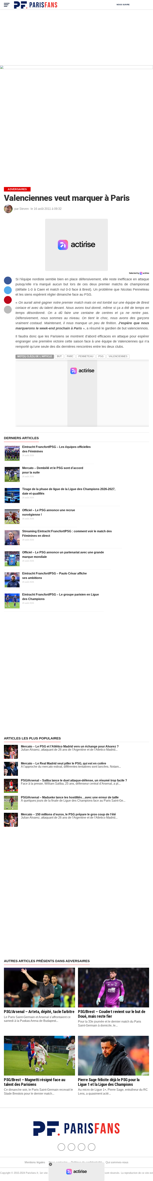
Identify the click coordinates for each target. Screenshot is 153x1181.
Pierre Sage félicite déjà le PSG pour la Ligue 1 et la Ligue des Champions (109, 1082)
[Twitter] (71, 1147)
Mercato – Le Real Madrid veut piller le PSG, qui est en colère (63, 763)
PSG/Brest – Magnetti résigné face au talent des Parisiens (34, 1082)
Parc (70, 356)
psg (101, 356)
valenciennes (118, 356)
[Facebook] (61, 1147)
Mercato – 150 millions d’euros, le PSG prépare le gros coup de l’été (68, 814)
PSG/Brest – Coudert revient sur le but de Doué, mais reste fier (111, 1014)
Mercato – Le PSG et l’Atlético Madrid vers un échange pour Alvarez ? (70, 746)
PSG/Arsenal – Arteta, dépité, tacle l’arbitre (39, 1011)
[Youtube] (81, 1147)
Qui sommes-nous (117, 1162)
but (59, 356)
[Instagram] (91, 1147)
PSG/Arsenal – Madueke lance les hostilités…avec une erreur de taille (70, 797)
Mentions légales (35, 1162)
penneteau (85, 356)
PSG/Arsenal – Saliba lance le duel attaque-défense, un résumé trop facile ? (74, 780)
